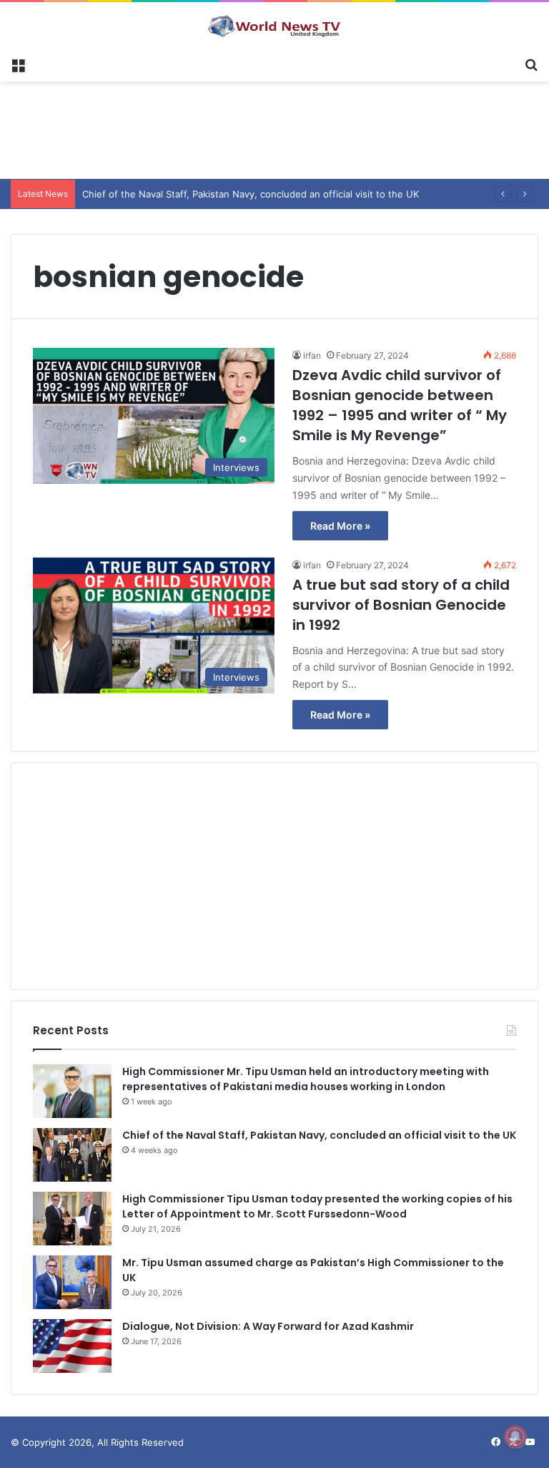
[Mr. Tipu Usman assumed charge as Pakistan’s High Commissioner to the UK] (72, 1282)
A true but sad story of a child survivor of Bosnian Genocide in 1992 (401, 605)
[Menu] (18, 63)
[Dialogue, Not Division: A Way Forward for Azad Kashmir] (72, 1346)
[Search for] (531, 63)
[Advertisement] (274, 128)
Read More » (340, 526)
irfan (312, 355)
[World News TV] (274, 25)
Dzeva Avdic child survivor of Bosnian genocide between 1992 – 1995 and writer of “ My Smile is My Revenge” (399, 405)
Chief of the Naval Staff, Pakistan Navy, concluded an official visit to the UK (319, 1135)
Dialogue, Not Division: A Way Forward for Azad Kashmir (268, 1326)
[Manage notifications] (515, 1436)
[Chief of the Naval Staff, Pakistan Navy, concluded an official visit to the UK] (72, 1155)
